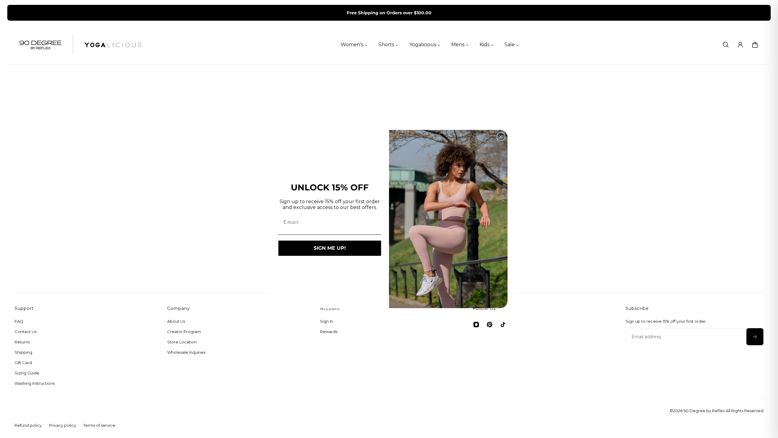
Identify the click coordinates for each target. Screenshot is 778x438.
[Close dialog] (500, 136)
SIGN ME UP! (330, 248)
